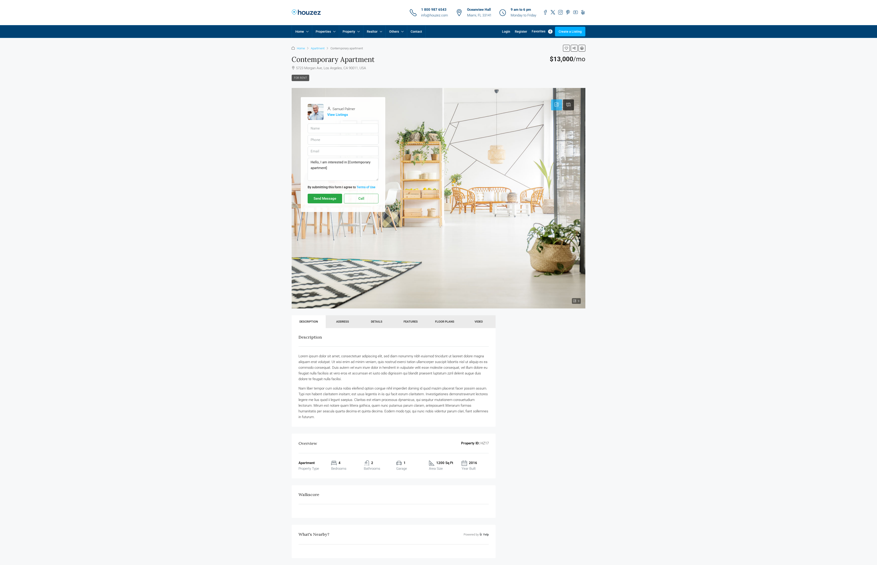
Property (349, 31)
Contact (416, 31)
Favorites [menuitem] (541, 31)
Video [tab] (479, 321)
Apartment (318, 48)
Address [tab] (342, 321)
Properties (323, 31)
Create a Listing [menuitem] (570, 31)
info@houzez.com (434, 15)
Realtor (372, 31)
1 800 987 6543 (433, 10)
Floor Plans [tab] (444, 321)
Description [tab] (308, 321)
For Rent (300, 78)
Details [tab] (376, 321)
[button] (566, 48)
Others (394, 31)
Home (299, 31)
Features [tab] (411, 321)
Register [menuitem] (521, 31)
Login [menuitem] (506, 31)
